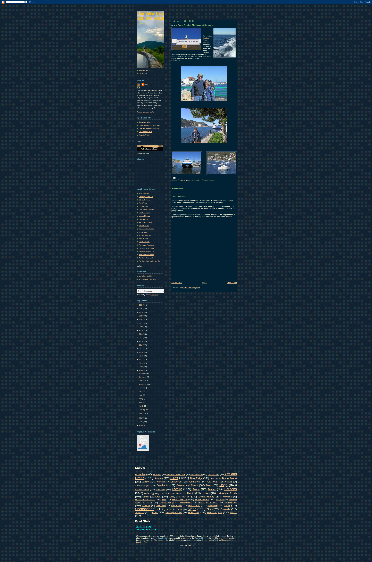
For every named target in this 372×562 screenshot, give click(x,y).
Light (158, 496)
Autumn (158, 478)
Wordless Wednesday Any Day (150, 261)
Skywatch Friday (145, 235)
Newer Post (176, 282)
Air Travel (157, 474)
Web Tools (193, 512)
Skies (210, 509)
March (141, 406)
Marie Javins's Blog (145, 276)
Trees (155, 512)
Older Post (232, 282)
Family (177, 489)
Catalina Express (206, 39)
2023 (141, 316)
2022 (141, 319)
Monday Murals (144, 213)
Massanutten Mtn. (145, 499)
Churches (194, 481)
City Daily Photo (144, 200)
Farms (196, 489)
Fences (212, 489)
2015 (141, 345)
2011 (141, 359)
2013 (141, 352)
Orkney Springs (166, 503)
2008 (141, 370)
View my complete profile (145, 112)
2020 (141, 327)
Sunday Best (143, 238)
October (142, 380)
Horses (206, 493)
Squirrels (225, 509)
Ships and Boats (208, 180)
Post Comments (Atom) (191, 288)
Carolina (161, 482)
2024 (141, 312)
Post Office (161, 505)
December (142, 373)
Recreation (196, 180)
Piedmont (146, 505)
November (142, 377)
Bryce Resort (229, 478)
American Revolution (175, 474)
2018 (141, 334)
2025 (141, 308)
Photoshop (231, 502)
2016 (141, 341)
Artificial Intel (213, 474)
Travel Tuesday (144, 242)
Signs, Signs (143, 232)
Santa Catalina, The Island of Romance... (196, 25)
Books (213, 478)
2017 (141, 338)
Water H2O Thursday (146, 248)
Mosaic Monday (144, 216)
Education (160, 489)
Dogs (223, 485)
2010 (141, 363)
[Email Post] (173, 177)
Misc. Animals (180, 499)
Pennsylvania (185, 503)
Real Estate (176, 505)
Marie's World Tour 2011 (147, 279)
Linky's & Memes (179, 496)
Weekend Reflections (146, 251)
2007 (141, 418)
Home (204, 282)
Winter (233, 512)
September (143, 384)
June (141, 395)
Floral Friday (143, 203)
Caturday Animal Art (146, 197)
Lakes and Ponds (227, 493)
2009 (141, 367)
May (140, 399)
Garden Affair (143, 206)
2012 (141, 356)
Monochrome (202, 499)
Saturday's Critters (145, 222)
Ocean (189, 180)
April (140, 402)
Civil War (212, 481)
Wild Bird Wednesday (146, 255)
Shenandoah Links (145, 132)
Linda (146, 84)
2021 (141, 323)
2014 (141, 348)
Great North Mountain (170, 493)
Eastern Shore (142, 489)
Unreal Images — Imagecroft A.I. (150, 125)
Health (190, 493)
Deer (208, 485)
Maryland (227, 497)
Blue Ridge (196, 478)
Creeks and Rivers (187, 485)
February (142, 410)
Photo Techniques (207, 502)
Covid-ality (162, 485)
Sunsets (139, 512)
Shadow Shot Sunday (146, 229)
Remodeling (213, 505)
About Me (140, 474)
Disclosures (143, 73)
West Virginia (214, 512)
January (142, 413)
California (181, 180)
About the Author (144, 70)
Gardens (230, 489)
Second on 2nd (144, 225)
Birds (174, 478)
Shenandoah (144, 509)
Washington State (174, 512)
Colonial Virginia (143, 485)
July (140, 391)
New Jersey (220, 500)
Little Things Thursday (146, 209)
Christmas (176, 481)
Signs (192, 509)
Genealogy (149, 493)
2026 (141, 305)
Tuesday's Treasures (146, 245)
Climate (228, 482)
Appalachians (196, 474)
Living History (206, 496)
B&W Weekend (144, 193)
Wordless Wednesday (146, 258)
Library (145, 497)
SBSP (227, 505)
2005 (141, 425)
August (141, 388)
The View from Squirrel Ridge (151, 15)
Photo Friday (143, 219)
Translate (154, 295)
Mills (164, 499)
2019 (141, 330)
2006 (141, 422)
